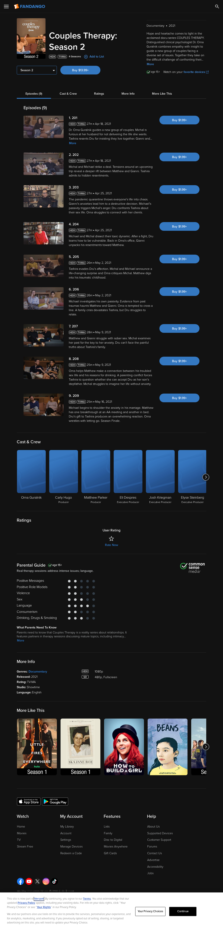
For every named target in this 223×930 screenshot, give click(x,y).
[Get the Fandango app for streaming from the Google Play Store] (55, 801)
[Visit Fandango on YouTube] (29, 881)
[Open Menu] (6, 6)
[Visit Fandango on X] (37, 881)
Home (21, 826)
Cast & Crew (68, 94)
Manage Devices (71, 846)
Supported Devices (160, 833)
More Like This (162, 94)
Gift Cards (110, 853)
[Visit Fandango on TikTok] (54, 881)
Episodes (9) (33, 94)
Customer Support (159, 840)
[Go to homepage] (30, 6)
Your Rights (44, 907)
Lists (107, 826)
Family (108, 833)
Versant (39, 898)
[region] (111, 911)
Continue (183, 911)
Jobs (150, 873)
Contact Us (154, 853)
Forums (152, 846)
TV (19, 840)
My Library (67, 826)
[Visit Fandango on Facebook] (20, 881)
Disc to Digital (113, 840)
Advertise (153, 860)
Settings (65, 840)
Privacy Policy (26, 903)
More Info (128, 94)
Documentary (38, 671)
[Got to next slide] (206, 477)
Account (65, 833)
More (150, 64)
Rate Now (111, 545)
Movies (21, 833)
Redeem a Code (71, 853)
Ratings (99, 94)
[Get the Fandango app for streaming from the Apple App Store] (29, 801)
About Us (153, 826)
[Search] (217, 6)
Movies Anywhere (116, 846)
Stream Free (25, 846)
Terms (87, 898)
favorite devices (194, 72)
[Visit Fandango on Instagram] (46, 881)
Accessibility (155, 867)
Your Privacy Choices (150, 911)
